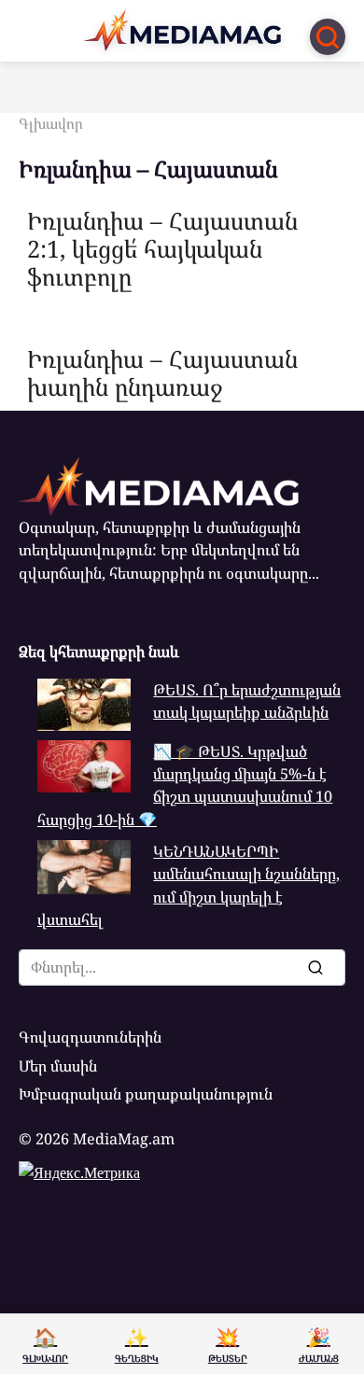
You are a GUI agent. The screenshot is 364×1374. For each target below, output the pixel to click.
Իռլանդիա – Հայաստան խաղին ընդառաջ (162, 371)
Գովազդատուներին (90, 1037)
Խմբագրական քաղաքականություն (146, 1094)
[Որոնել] (314, 967)
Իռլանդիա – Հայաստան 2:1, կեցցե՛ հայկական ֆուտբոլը (162, 247)
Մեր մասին (58, 1066)
